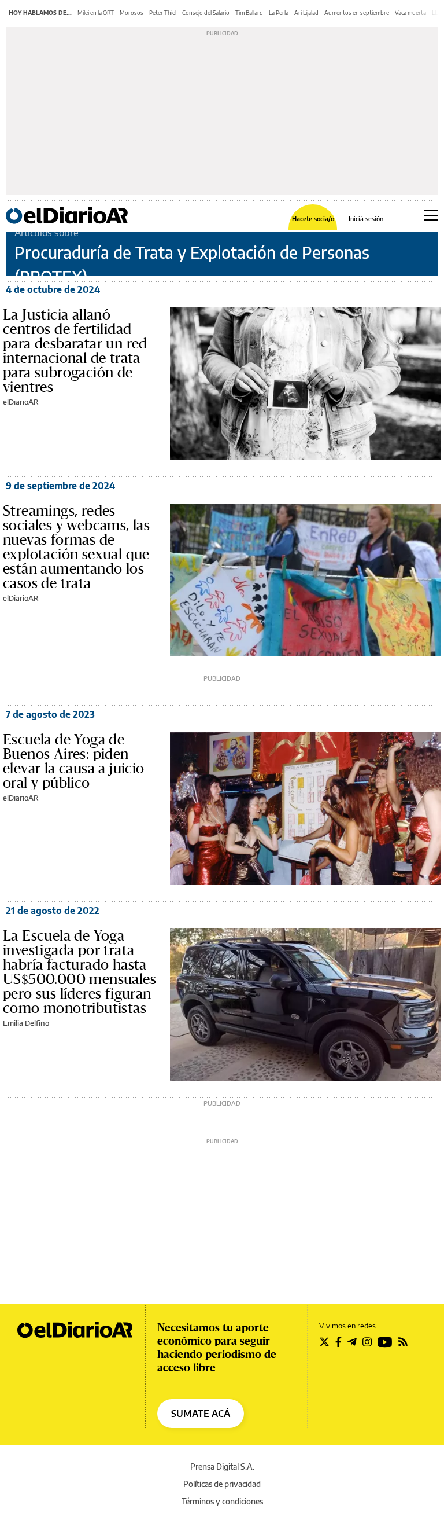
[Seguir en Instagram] (367, 1342)
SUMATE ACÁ (200, 1413)
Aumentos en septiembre (356, 12)
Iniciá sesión (366, 218)
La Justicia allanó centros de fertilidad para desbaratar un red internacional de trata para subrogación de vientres (75, 350)
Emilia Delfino (26, 1022)
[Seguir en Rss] (403, 1342)
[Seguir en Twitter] (324, 1342)
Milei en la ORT (95, 12)
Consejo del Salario (206, 12)
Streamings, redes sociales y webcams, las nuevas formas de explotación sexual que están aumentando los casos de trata (76, 546)
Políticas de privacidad (222, 1484)
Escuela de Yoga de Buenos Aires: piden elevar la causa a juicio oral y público (74, 761)
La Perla (278, 12)
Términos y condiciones (222, 1501)
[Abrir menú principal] (431, 215)
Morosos (131, 12)
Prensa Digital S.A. (222, 1466)
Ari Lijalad (306, 12)
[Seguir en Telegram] (352, 1342)
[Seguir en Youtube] (385, 1342)
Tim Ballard (249, 12)
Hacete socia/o (313, 218)
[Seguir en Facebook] (338, 1342)
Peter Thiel (162, 12)
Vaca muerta (410, 12)
